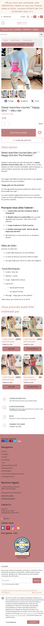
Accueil (5, 40)
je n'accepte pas (11, 622)
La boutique (6, 460)
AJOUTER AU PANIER (18, 133)
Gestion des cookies (7, 496)
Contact (23, 17)
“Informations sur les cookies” (29, 613)
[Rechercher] (41, 34)
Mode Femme (15, 40)
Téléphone (6, 518)
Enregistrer (24, 101)
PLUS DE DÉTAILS (32, 349)
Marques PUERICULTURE (9, 465)
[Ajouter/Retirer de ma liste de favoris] (40, 133)
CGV (3, 463)
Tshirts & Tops (27, 40)
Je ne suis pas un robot (12, 584)
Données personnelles (8, 499)
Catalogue (5, 454)
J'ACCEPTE (33, 622)
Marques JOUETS (7, 468)
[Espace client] (28, 16)
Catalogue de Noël (8, 476)
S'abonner (37, 581)
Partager (10, 101)
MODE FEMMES (6, 471)
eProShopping (5, 593)
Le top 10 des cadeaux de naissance (13, 474)
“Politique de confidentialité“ (17, 615)
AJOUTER (11, 349)
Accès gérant (37, 593)
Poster (36, 101)
